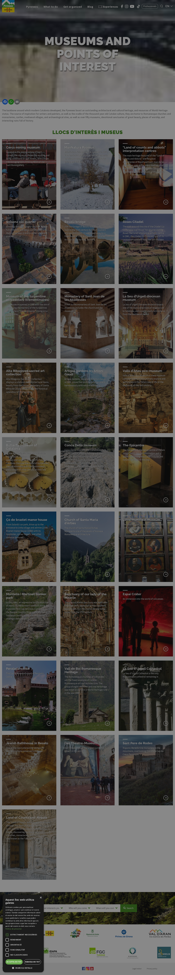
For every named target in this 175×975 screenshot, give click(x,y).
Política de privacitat (13, 929)
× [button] (41, 898)
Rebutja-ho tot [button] (32, 962)
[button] (23, 968)
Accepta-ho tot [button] (14, 962)
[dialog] (23, 933)
